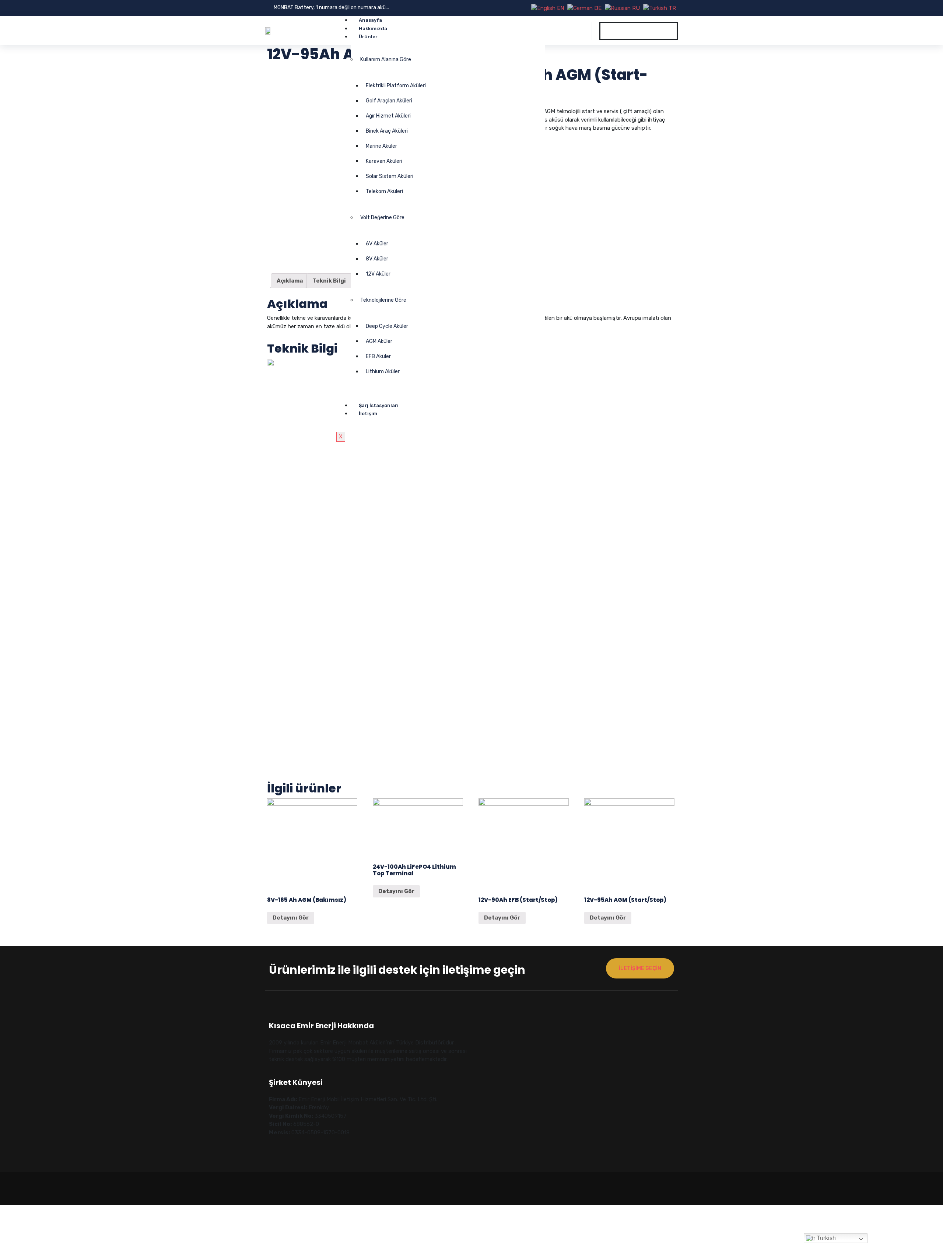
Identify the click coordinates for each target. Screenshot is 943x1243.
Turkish (825, 1238)
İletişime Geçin (640, 968)
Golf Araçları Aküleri (389, 101)
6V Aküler (377, 244)
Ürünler (368, 36)
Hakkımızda (373, 28)
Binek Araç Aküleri (387, 131)
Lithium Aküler (383, 371)
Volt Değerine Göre (382, 217)
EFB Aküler (378, 356)
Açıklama (290, 280)
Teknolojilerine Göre (383, 300)
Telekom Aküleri (384, 191)
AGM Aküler (379, 341)
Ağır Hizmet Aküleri (388, 116)
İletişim (368, 413)
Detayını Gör (291, 917)
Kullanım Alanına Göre (385, 59)
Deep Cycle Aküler (387, 326)
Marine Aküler (381, 146)
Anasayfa (370, 20)
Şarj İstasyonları (379, 405)
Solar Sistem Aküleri (389, 176)
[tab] (290, 280)
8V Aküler (377, 259)
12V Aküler (378, 274)
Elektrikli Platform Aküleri (396, 86)
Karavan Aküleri (384, 161)
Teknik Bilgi (329, 280)
